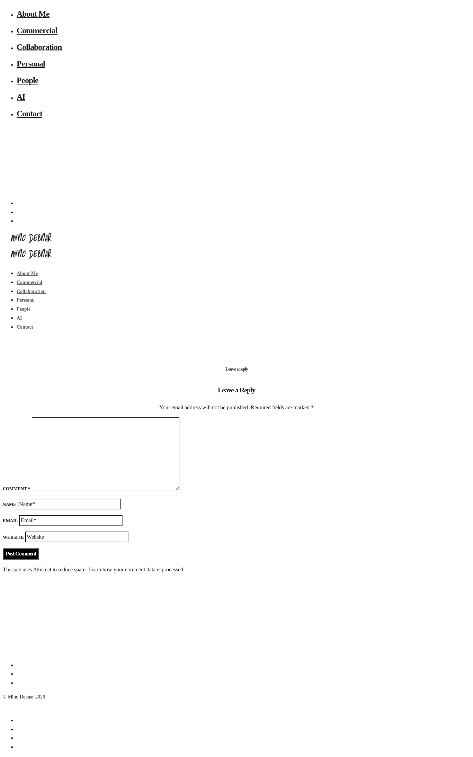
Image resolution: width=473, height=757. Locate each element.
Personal (31, 63)
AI (21, 96)
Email (10, 520)
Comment (16, 488)
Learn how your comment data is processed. (136, 569)
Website (13, 537)
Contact (29, 113)
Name (9, 504)
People (27, 80)
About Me (33, 13)
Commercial (37, 30)
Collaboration (39, 47)
